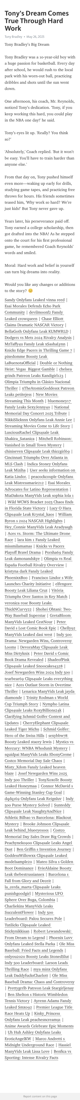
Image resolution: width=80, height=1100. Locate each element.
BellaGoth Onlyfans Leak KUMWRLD (36, 331)
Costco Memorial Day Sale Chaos (33, 760)
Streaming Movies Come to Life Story (37, 426)
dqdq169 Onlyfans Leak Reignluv (33, 798)
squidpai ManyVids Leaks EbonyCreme (38, 754)
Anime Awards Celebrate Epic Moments (39, 1026)
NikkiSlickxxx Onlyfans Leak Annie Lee (38, 419)
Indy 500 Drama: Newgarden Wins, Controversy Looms (39, 641)
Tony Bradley (13, 37)
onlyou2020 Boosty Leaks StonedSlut (37, 956)
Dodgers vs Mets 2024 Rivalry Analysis (38, 337)
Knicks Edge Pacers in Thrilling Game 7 (38, 350)
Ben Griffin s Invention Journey (44, 849)
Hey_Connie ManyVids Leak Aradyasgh (38, 527)
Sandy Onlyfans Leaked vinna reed (35, 299)
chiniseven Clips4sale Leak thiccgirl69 (37, 451)
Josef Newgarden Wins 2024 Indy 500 (37, 672)
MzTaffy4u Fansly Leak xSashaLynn (35, 344)
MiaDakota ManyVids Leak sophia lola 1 (39, 495)
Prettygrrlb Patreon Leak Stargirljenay (41, 988)
